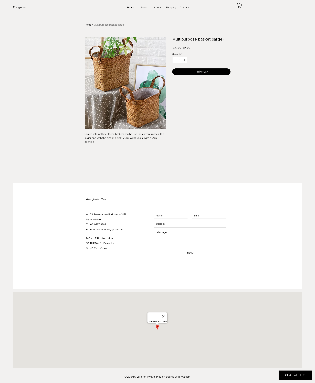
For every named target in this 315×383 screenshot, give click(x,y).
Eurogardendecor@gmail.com (106, 229)
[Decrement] (175, 60)
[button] (240, 5)
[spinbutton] (180, 60)
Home (87, 24)
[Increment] (185, 60)
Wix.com (185, 376)
